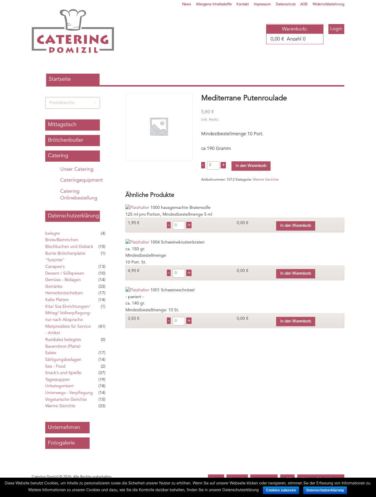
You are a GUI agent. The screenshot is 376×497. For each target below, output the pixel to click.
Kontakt (242, 4)
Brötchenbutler (65, 140)
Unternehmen (64, 427)
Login (336, 28)
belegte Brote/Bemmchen (61, 236)
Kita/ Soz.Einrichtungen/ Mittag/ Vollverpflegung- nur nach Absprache (68, 313)
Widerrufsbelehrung (328, 4)
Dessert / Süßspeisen (64, 273)
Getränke (54, 287)
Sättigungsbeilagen (63, 360)
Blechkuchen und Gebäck (69, 247)
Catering (58, 155)
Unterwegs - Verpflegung (69, 393)
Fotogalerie (61, 443)
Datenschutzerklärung (73, 216)
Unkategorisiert (59, 386)
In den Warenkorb (251, 166)
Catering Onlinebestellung (78, 195)
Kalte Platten (57, 300)
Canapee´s (55, 267)
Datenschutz (286, 4)
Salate (50, 353)
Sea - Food (55, 366)
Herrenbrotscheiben (64, 293)
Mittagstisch (62, 124)
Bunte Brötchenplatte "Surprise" (65, 256)
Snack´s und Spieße (63, 373)
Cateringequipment (81, 180)
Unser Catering (76, 169)
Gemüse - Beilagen (63, 280)
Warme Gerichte (266, 180)
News (186, 4)
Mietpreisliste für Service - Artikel (68, 329)
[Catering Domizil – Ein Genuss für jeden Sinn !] (73, 31)
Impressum (262, 4)
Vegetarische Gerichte (66, 400)
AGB (304, 4)
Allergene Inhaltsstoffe (214, 4)
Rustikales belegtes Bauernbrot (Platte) (63, 343)
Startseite (60, 79)
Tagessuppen (57, 380)
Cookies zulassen (281, 490)
